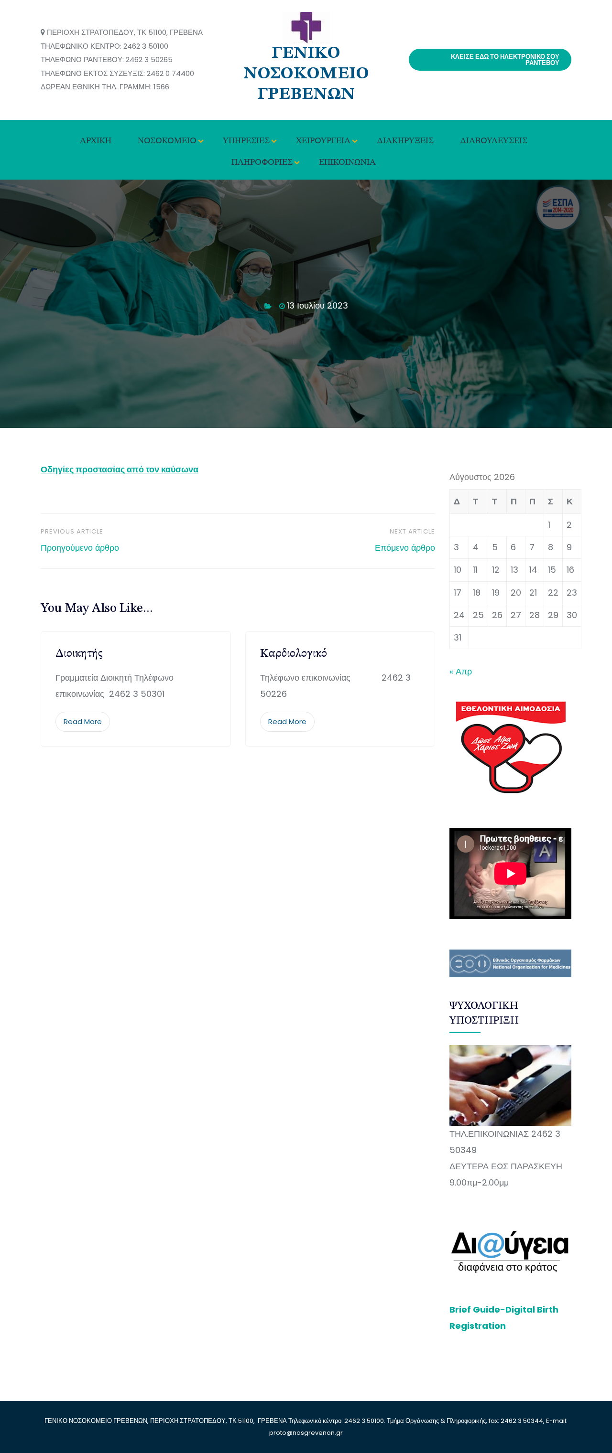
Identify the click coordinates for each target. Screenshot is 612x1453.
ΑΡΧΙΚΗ (95, 141)
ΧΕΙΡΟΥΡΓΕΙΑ (323, 141)
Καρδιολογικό (293, 654)
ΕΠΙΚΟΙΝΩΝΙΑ (347, 162)
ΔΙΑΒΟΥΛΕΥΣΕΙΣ (493, 141)
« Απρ (460, 671)
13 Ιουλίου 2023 (317, 305)
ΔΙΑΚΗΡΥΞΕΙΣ (405, 141)
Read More (83, 721)
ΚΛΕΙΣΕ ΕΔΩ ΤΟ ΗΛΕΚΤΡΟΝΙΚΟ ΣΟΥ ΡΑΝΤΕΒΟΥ (505, 59)
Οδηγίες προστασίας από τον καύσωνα (119, 469)
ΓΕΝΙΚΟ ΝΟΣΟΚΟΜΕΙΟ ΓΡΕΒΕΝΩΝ (306, 74)
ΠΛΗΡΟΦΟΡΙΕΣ (262, 162)
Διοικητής (78, 654)
